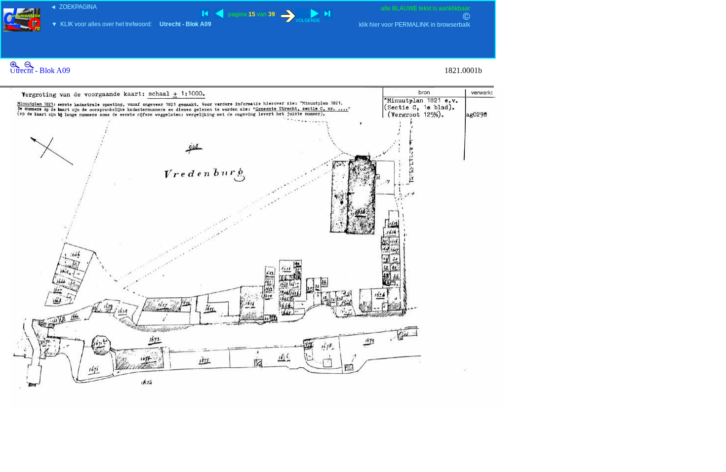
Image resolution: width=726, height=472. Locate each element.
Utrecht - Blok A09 (40, 70)
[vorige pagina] (219, 13)
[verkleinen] (29, 66)
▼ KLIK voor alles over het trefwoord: (131, 24)
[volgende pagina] (300, 15)
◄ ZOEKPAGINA (73, 6)
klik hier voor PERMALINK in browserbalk (414, 24)
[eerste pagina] (204, 13)
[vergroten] (16, 66)
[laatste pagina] (328, 13)
